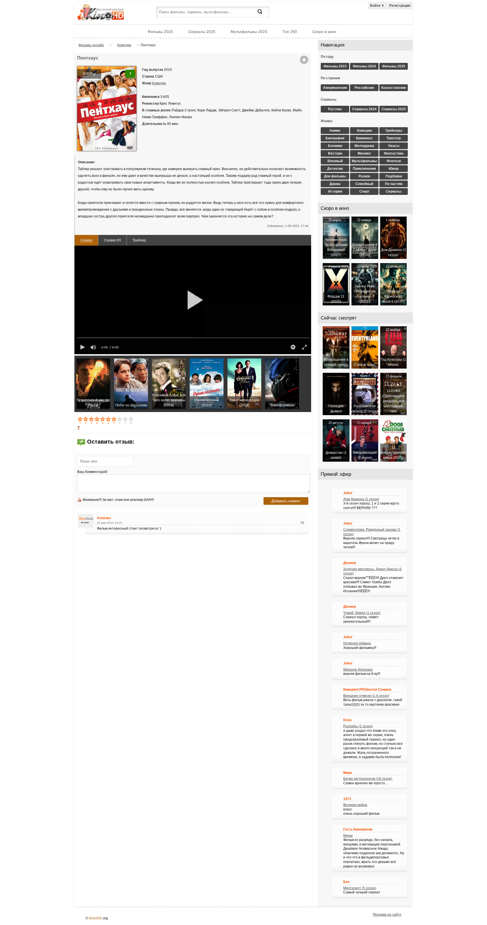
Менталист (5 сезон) (359, 888)
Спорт (364, 191)
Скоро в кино (324, 31)
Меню (348, 836)
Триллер (393, 138)
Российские (364, 88)
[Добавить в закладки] (304, 60)
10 (131, 420)
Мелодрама (364, 146)
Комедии (159, 83)
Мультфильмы (364, 161)
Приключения (364, 169)
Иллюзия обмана (357, 643)
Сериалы (393, 191)
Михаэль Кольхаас (358, 669)
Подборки (394, 176)
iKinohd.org (108, 13)
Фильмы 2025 (160, 31)
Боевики (335, 146)
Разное (364, 176)
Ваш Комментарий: (92, 472)
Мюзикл (364, 153)
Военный (335, 161)
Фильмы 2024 (364, 66)
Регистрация (399, 6)
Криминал (364, 138)
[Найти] (263, 15)
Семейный (364, 184)
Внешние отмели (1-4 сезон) (366, 696)
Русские (335, 109)
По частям (393, 184)
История (335, 191)
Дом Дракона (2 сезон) (361, 499)
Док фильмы (335, 176)
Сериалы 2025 (201, 31)
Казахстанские (393, 88)
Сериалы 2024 (364, 109)
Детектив (335, 169)
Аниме (334, 131)
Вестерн (335, 153)
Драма (334, 184)
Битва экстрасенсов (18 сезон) (367, 779)
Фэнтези (394, 161)
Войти (377, 6)
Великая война (355, 805)
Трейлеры (393, 131)
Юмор (394, 169)
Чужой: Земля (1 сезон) (361, 613)
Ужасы (393, 146)
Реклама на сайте (387, 915)
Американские (335, 88)
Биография (335, 138)
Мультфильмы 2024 (249, 31)
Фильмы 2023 (335, 66)
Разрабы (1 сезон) (358, 726)
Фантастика (394, 153)
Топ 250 (289, 31)
